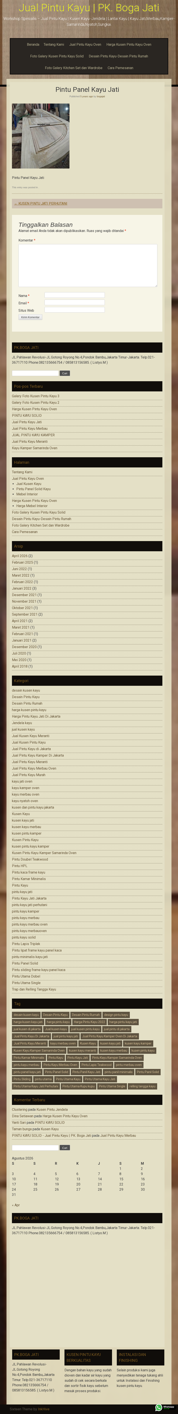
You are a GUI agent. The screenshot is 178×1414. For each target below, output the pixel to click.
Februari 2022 (22, 582)
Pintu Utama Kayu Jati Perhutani (36, 1086)
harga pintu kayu (58, 1022)
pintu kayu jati (22, 892)
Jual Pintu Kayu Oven (85, 44)
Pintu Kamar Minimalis (29, 879)
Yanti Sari (19, 1122)
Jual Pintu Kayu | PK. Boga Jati (89, 8)
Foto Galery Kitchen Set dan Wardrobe (73, 68)
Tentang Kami (54, 44)
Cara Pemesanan (120, 68)
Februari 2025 (22, 562)
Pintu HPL (19, 866)
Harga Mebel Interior (32, 506)
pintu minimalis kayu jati (30, 957)
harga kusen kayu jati (28, 1022)
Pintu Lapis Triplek (26, 944)
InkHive (43, 1409)
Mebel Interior (27, 494)
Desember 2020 (24, 647)
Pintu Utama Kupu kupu (79, 1086)
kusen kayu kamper (138, 1043)
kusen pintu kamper (26, 833)
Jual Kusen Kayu (28, 484)
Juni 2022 (19, 569)
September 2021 (25, 614)
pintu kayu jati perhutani (29, 905)
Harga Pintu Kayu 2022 (89, 1022)
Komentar (26, 240)
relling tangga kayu (142, 1086)
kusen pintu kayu (143, 1050)
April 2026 (20, 556)
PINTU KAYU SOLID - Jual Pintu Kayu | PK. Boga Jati (51, 1135)
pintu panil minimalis (119, 1072)
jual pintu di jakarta (117, 1029)
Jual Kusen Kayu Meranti (30, 736)
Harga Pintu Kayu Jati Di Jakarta (36, 716)
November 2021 (24, 601)
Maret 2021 (21, 627)
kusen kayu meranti (82, 1050)
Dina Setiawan (22, 1116)
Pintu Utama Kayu (68, 1079)
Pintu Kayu (20, 885)
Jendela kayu (22, 723)
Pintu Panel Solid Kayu (33, 489)
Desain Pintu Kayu (26, 697)
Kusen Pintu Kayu (25, 840)
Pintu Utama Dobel (26, 976)
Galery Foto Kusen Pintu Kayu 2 (35, 403)
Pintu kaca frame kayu (28, 872)
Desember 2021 (24, 595)
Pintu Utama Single (26, 983)
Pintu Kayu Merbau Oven (60, 1065)
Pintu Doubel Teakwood (30, 859)
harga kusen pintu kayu (29, 710)
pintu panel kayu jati (27, 1072)
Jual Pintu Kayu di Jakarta (31, 749)
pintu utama (43, 1079)
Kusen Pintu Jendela (52, 1110)
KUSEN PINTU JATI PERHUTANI (40, 203)
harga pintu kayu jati (123, 1022)
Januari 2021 (21, 640)
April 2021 (20, 621)
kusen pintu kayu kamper (30, 846)
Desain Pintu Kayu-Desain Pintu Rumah (118, 56)
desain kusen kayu (26, 690)
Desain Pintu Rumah (27, 703)
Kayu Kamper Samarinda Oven (34, 448)
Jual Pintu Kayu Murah (28, 775)
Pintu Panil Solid (148, 1072)
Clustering (19, 1110)
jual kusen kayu (23, 729)
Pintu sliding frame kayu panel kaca (38, 970)
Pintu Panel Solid (25, 963)
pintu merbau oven (129, 1065)
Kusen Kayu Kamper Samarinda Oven (39, 1050)
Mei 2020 (19, 660)
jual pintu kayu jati (66, 1036)
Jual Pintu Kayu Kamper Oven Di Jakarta (109, 1036)
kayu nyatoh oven (25, 801)
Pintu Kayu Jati (78, 1057)
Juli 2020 (19, 653)
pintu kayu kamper (25, 911)
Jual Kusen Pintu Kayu (29, 742)
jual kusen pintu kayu (85, 1029)
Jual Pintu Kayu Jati (27, 422)
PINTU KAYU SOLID (27, 415)
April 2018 (20, 666)
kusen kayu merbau (26, 827)
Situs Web (26, 310)
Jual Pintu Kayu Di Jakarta (31, 1036)
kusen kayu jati (23, 820)
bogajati (101, 96)
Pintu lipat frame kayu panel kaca (37, 950)
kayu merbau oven (25, 794)
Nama (24, 296)
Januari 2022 (21, 588)
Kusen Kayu (21, 814)
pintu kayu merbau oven (30, 924)
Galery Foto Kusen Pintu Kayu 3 (35, 396)
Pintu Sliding (22, 1079)
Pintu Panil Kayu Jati (86, 1072)
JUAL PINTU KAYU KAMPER (33, 435)
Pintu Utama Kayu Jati (100, 1079)
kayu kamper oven (25, 788)
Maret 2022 (21, 575)
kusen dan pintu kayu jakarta (33, 807)
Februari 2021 (22, 634)
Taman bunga (22, 1129)
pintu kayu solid (24, 937)
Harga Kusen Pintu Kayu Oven (128, 44)
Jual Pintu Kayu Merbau (30, 428)
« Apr (16, 1205)
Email (23, 303)
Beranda (33, 44)
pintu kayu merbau (25, 918)
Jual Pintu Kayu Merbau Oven (34, 768)
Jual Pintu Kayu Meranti (30, 441)
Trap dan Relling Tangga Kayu (34, 989)
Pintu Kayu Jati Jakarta (29, 898)
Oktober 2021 (22, 608)
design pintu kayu (116, 1015)
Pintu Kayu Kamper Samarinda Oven (117, 1057)
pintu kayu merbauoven (29, 931)
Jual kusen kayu (56, 1029)
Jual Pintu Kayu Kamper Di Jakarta (38, 755)
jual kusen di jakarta (27, 1029)
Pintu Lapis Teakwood (97, 1065)
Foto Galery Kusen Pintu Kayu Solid (57, 56)
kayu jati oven (22, 781)
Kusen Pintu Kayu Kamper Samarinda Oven (44, 853)
